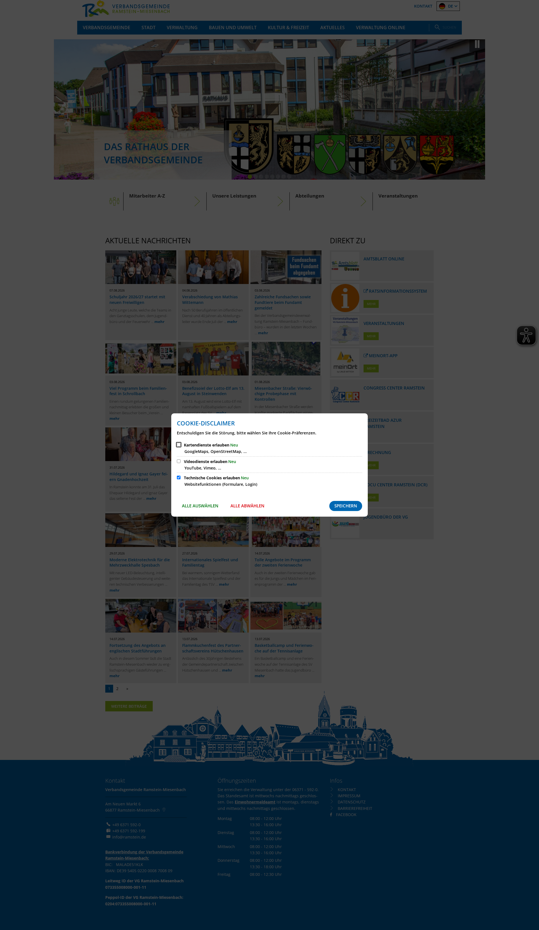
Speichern (345, 505)
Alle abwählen (247, 505)
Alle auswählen (200, 505)
